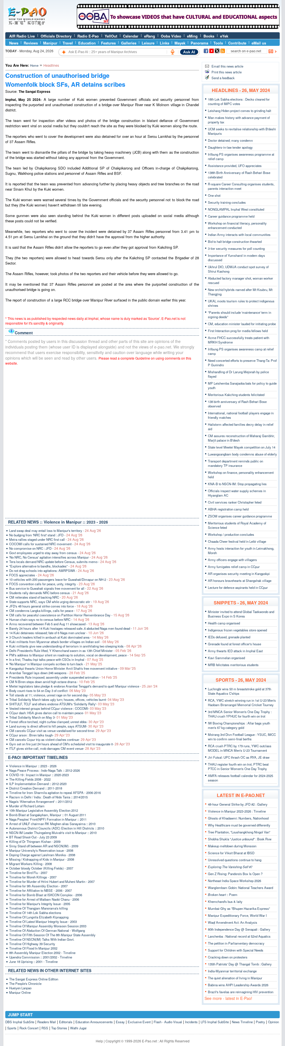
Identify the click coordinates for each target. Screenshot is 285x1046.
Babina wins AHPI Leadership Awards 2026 (238, 985)
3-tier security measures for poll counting (236, 248)
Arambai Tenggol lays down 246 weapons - (47, 673)
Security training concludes (227, 202)
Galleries (128, 43)
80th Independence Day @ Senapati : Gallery (239, 929)
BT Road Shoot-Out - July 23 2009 (33, 837)
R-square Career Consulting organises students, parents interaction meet (241, 186)
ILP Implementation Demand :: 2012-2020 (38, 783)
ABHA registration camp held (228, 509)
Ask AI (189, 52)
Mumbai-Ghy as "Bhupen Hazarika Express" (239, 908)
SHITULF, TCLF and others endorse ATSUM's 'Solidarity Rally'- (61, 704)
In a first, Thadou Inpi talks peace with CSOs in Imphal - (56, 659)
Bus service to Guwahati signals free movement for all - (56, 588)
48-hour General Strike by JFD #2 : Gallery (237, 804)
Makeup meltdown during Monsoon (232, 846)
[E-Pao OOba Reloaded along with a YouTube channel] (178, 27)
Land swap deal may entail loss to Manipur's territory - (55, 530)
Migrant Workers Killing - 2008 (30, 863)
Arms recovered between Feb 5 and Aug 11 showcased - (56, 624)
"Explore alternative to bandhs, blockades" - (48, 566)
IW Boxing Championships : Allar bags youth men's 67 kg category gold (239, 725)
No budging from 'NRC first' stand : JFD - (45, 535)
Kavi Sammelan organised (226, 658)
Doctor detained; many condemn (230, 140)
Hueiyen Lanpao (20, 988)
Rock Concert (28, 1028)
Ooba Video (171, 36)
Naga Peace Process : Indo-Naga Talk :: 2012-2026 (44, 770)
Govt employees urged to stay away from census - (52, 553)
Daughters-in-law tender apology (230, 147)
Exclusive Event (139, 1022)
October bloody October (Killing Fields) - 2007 (41, 868)
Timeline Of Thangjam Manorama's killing (38, 908)
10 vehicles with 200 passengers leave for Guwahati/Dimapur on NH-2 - (67, 579)
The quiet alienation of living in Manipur (235, 978)
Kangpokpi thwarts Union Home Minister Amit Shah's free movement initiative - (72, 668)
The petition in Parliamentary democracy (236, 943)
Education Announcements (94, 1022)
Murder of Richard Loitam (27, 806)
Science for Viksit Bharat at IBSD (231, 853)
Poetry (260, 1022)
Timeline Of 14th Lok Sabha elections (35, 912)
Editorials (65, 1022)
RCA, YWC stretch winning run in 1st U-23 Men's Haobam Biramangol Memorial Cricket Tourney (242, 702)
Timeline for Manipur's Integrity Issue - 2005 (39, 903)
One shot (214, 195)
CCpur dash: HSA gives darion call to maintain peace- (55, 713)
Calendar (130, 36)
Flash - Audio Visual (168, 1022)
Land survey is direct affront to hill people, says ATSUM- (56, 726)
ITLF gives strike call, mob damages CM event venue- (54, 748)
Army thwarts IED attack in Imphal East (235, 651)
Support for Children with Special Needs (235, 950)
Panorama (199, 43)
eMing (192, 36)
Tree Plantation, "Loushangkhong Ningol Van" (239, 832)
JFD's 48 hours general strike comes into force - (51, 606)
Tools (218, 43)
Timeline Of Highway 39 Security (32, 944)
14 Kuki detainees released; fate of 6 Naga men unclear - (56, 633)
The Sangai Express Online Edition (33, 979)
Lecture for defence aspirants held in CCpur (238, 587)
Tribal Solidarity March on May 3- (41, 717)
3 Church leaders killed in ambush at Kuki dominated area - (59, 637)
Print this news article (227, 72)
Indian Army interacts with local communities (239, 234)
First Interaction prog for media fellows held (238, 330)
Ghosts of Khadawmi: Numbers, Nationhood (238, 818)
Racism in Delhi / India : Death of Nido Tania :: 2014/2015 (48, 797)
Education (87, 43)
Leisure (148, 43)
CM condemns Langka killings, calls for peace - (50, 610)
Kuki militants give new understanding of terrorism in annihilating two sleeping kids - (75, 646)
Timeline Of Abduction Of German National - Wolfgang (47, 930)
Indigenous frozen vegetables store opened (237, 630)
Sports (11, 1028)
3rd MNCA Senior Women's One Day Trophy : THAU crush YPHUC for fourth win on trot (240, 713)
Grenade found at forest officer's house (234, 644)
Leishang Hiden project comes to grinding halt (239, 110)
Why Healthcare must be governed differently (239, 825)
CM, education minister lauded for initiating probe (242, 324)
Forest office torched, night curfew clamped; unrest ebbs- (56, 721)
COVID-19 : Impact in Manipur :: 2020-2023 (39, 775)
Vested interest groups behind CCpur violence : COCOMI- (57, 708)
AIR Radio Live (22, 36)
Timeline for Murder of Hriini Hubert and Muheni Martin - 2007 (52, 881)
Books (208, 36)
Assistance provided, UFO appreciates (235, 165)
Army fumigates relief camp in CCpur (234, 566)
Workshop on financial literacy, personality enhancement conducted (237, 225)
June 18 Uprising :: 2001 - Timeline (33, 961)
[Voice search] (172, 52)
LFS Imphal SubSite (215, 1022)
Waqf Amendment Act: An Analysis (232, 922)
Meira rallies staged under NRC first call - (46, 539)
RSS (44, 1028)
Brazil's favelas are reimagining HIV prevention (240, 992)
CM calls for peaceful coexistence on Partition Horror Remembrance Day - (69, 615)
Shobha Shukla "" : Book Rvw (239, 839)
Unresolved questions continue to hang (234, 860)
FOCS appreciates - (31, 575)
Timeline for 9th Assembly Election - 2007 (38, 886)
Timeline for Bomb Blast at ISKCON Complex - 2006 (45, 895)
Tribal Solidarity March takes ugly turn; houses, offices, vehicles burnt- (66, 699)
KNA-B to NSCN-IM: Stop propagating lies (237, 484)
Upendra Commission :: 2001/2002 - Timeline (40, 957)
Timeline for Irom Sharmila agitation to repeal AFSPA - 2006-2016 (55, 792)
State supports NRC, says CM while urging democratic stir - (59, 601)
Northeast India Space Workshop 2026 (234, 880)
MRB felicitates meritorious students (233, 665)
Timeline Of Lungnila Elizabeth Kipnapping (38, 917)
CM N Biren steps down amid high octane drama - (52, 681)
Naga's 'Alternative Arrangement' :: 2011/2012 (40, 801)
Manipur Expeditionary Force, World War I (237, 915)
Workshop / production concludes (231, 534)
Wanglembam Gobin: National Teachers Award (240, 887)
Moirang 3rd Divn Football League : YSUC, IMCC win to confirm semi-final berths (242, 736)
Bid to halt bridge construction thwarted (235, 241)
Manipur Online (20, 992)
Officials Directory (56, 36)
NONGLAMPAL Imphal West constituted (236, 209)
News (13, 43)
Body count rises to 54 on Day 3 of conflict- (47, 690)
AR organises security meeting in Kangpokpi (239, 573)
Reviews (31, 43)
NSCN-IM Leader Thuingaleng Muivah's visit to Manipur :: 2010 (53, 832)
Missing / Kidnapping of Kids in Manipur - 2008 (41, 859)
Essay (120, 1022)
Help (99, 1040)
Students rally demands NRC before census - (49, 593)
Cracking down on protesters (227, 957)
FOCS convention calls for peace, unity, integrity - (52, 584)
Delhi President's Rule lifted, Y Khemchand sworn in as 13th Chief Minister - (70, 650)
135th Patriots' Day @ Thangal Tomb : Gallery (240, 964)
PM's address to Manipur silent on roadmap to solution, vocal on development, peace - (77, 655)
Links (164, 43)
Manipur (50, 43)
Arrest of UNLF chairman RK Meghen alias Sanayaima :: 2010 (52, 823)
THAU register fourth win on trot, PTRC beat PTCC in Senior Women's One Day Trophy (238, 766)
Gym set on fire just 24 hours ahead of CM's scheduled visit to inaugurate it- (69, 744)
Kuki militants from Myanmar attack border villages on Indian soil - (64, 641)
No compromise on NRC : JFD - (39, 548)
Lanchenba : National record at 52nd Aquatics (239, 936)
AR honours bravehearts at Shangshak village (239, 580)
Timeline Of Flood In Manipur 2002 (33, 948)
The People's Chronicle (25, 983)
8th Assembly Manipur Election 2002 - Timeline (42, 952)
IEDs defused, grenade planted (229, 637)
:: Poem (222, 894)
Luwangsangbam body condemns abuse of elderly (242, 454)
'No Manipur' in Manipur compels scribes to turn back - (55, 664)
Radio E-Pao (88, 36)
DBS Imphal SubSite (19, 1022)
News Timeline (242, 1022)
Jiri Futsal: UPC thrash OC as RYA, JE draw (238, 757)
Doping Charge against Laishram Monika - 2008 (42, 855)
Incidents (191, 1022)
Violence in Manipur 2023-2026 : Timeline (237, 811)
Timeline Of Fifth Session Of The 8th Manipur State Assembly (52, 935)
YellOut (111, 36)
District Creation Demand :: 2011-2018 (35, 788)
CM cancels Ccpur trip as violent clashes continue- (52, 739)
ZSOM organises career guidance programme (240, 516)
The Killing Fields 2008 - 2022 (30, 779)
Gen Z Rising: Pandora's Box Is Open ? (235, 873)
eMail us (259, 43)
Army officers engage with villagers (232, 559)
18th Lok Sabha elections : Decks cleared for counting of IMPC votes (239, 101)
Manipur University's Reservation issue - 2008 (41, 850)
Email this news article (227, 66)
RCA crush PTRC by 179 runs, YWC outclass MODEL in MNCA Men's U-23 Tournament (239, 748)
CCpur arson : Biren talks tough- (39, 735)
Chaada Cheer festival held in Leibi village (237, 541)
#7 (230, 867)
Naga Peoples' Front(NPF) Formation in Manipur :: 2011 (48, 819)
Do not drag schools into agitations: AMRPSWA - (51, 570)
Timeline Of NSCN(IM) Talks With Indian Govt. (41, 939)
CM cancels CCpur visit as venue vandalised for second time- (60, 730)
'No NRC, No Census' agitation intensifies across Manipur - (58, 557)
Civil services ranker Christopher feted (234, 502)
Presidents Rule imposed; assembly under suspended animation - (63, 677)
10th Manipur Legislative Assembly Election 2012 (43, 810)
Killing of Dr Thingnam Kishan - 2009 (34, 841)
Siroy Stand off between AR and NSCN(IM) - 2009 (43, 846)
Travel (68, 43)
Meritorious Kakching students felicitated (236, 394)
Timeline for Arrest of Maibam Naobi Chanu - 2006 (44, 899)
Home (34, 65)
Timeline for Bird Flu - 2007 (28, 872)
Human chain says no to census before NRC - (49, 619)
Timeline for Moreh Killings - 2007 (32, 877)
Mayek (180, 43)
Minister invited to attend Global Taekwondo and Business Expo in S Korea (241, 613)
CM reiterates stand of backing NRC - (43, 597)
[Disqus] (102, 440)
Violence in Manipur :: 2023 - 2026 (32, 766)
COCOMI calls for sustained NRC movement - (49, 544)
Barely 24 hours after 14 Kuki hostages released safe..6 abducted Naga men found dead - (78, 628)
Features (108, 43)
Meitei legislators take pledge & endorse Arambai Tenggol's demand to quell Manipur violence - (83, 686)
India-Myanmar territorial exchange (232, 971)
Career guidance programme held (231, 216)
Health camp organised (224, 623)
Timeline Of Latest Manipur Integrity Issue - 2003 (43, 921)
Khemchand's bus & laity (225, 901)
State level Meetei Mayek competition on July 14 (241, 447)
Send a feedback (223, 78)
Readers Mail (46, 1022)
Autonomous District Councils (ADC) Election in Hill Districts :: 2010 (56, 828)
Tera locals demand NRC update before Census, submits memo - (62, 561)
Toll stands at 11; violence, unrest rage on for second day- (57, 695)
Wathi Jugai (78, 1028)
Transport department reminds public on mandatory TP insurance (235, 463)
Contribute (237, 43)
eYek (224, 36)
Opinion (273, 1022)
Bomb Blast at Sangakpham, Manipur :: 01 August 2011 (47, 815)
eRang (149, 36)
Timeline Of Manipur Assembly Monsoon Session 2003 (47, 926)
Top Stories (59, 1028)
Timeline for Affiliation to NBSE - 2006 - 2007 (40, 890)
